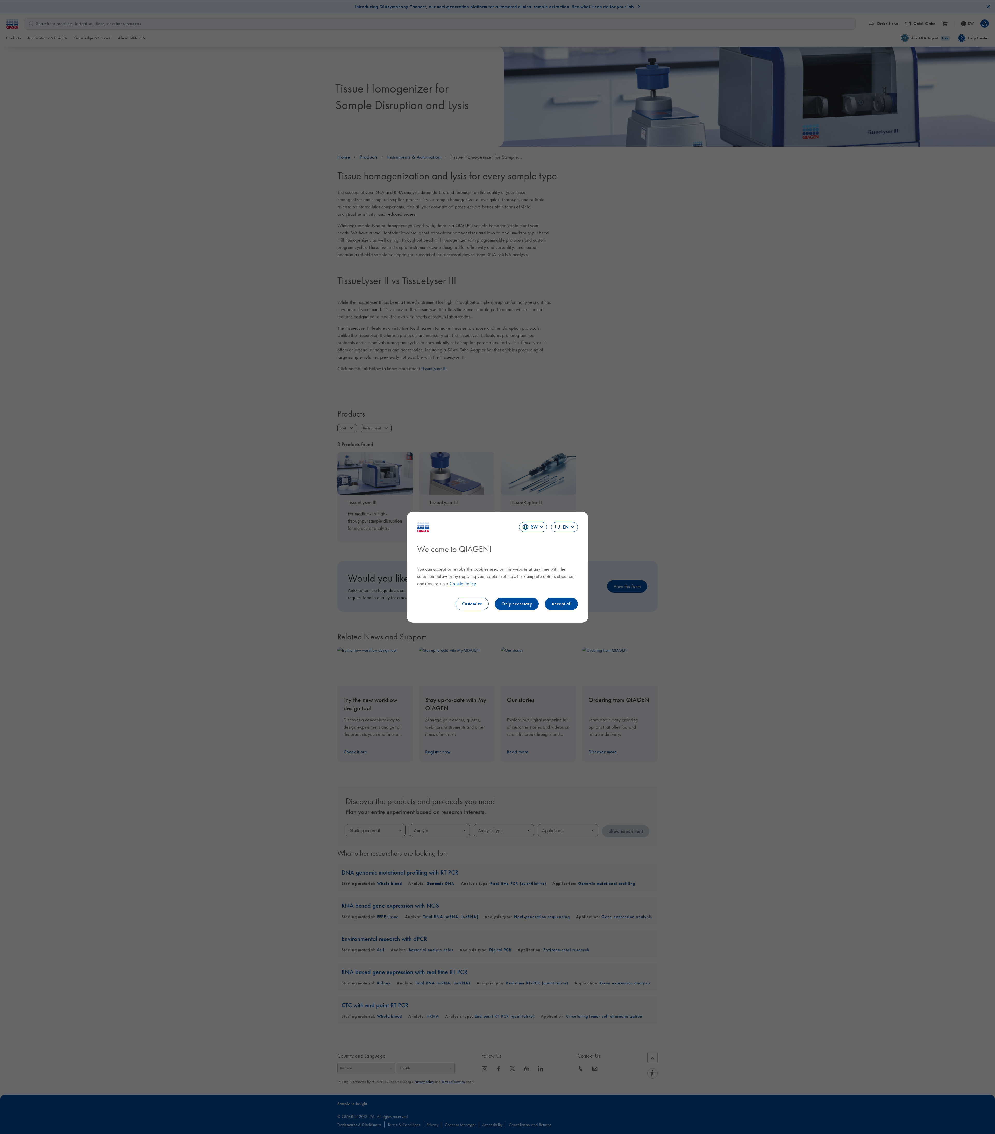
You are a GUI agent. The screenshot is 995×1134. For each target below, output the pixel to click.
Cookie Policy (463, 584)
